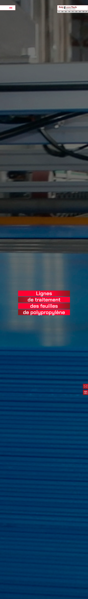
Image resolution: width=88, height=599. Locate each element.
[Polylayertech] (67, 7)
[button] (7, 7)
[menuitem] (59, 11)
